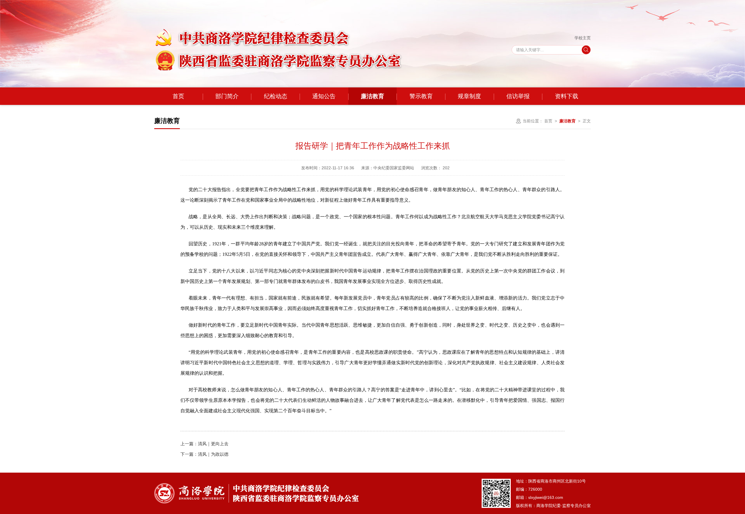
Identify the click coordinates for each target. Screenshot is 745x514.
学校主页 (582, 38)
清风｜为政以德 (204, 454)
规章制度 (469, 96)
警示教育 (421, 96)
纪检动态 (275, 96)
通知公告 (324, 96)
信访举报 (518, 96)
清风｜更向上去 (204, 443)
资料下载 (566, 96)
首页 (178, 96)
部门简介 (227, 96)
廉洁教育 (372, 96)
